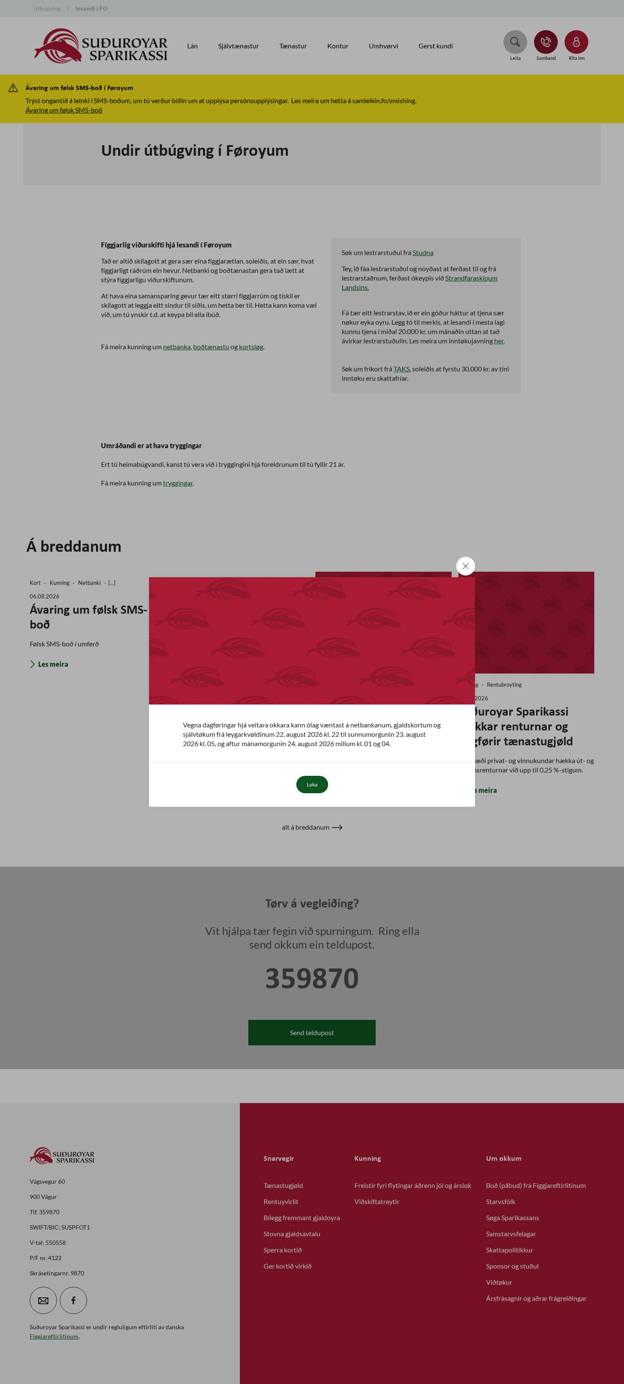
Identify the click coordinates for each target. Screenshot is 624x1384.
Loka (312, 784)
